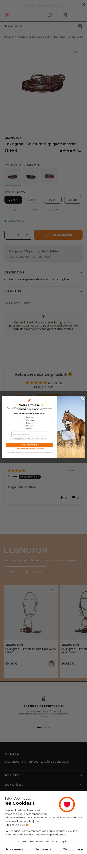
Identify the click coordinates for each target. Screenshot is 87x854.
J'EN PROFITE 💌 (30, 445)
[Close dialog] (82, 398)
